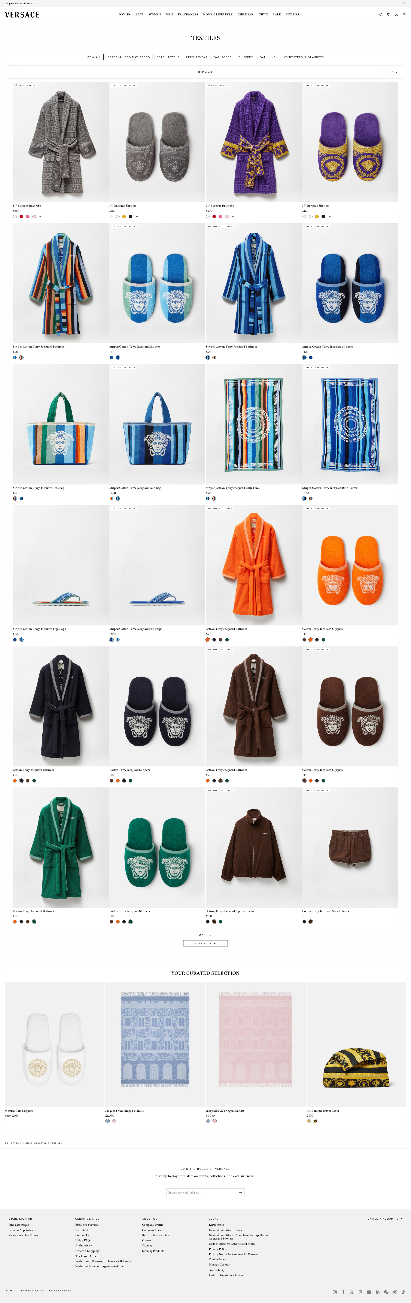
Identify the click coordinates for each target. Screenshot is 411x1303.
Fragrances (188, 14)
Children (246, 14)
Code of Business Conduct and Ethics (232, 1244)
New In (124, 14)
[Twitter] (351, 1292)
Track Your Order (86, 1256)
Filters (24, 71)
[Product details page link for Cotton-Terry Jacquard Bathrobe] (254, 565)
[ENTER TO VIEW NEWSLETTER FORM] (241, 1192)
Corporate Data (151, 1230)
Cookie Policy (217, 1259)
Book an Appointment (22, 1230)
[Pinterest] (360, 1292)
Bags (140, 14)
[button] (404, 14)
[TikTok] (403, 1292)
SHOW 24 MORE (205, 943)
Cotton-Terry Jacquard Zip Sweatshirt (230, 911)
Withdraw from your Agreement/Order (100, 1266)
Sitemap (147, 1245)
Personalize (27, 85)
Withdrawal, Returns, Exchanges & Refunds (103, 1261)
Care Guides (82, 1230)
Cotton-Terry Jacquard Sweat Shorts (325, 911)
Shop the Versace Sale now (19, 3)
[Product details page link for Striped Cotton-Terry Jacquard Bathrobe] (61, 283)
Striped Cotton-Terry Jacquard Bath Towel (233, 488)
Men (169, 14)
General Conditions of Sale (226, 1230)
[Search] (381, 14)
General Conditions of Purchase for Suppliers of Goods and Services (239, 1236)
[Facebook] (343, 1292)
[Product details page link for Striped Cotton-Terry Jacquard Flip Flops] (61, 565)
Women (155, 14)
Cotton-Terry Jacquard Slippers (322, 629)
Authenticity (83, 1245)
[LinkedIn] (377, 1292)
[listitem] (94, 57)
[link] (12, 1143)
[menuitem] (124, 14)
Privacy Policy (218, 1249)
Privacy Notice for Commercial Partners (234, 1254)
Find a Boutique (19, 1225)
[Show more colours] (40, 216)
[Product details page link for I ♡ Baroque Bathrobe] (61, 142)
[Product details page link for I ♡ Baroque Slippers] (157, 142)
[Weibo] (394, 1292)
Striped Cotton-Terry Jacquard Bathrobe (39, 346)
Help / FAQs (83, 1240)
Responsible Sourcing (155, 1235)
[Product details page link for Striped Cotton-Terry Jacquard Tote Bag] (61, 424)
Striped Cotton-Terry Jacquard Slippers (134, 346)
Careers (146, 1240)
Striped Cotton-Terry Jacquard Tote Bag (38, 488)
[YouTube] (369, 1292)
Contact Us (82, 1235)
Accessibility (217, 1270)
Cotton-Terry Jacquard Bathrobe (226, 629)
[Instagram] (334, 1292)
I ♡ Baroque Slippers (122, 205)
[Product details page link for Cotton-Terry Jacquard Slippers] (350, 565)
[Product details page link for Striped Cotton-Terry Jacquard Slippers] (157, 283)
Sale (277, 14)
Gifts (263, 14)
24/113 (205, 935)
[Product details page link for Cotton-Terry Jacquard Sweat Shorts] (350, 847)
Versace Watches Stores (23, 1235)
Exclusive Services (86, 1225)
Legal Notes (216, 1225)
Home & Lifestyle (217, 14)
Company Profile (152, 1225)
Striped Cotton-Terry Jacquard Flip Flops (39, 629)
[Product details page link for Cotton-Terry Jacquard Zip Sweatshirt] (254, 847)
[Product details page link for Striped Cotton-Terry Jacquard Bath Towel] (254, 424)
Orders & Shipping (87, 1251)
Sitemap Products (153, 1251)
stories (292, 14)
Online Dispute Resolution (226, 1275)
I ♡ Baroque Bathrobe (27, 205)
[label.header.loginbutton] (396, 14)
